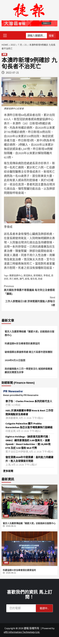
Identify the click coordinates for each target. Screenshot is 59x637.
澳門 (21, 278)
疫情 (27, 278)
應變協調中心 (15, 275)
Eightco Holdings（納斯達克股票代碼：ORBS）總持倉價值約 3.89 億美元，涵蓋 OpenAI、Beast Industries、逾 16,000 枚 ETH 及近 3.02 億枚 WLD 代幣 (28, 442)
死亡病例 (13, 278)
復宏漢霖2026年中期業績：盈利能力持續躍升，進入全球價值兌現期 (29, 459)
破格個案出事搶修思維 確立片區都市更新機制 (28, 351)
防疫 (40, 278)
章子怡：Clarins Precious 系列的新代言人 (29, 401)
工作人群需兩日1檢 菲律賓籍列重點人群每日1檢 (30, 301)
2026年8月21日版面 (15, 360)
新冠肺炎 (28, 275)
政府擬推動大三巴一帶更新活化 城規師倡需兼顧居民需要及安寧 (28, 370)
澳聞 (4, 54)
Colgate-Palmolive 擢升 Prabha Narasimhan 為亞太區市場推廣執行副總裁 (29, 425)
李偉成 (46, 275)
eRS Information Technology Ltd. (22, 632)
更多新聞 (8, 470)
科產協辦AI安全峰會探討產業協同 (22, 343)
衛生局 (33, 278)
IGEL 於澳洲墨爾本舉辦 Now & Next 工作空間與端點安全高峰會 (29, 412)
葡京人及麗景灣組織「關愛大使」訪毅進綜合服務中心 (29, 333)
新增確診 (38, 275)
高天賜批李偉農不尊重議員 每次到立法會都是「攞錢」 (29, 290)
